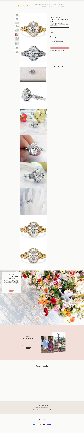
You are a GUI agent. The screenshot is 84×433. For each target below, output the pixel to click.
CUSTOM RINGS (50, 6)
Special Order (52, 15)
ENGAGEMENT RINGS (54, 4)
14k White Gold (53, 37)
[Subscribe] (50, 410)
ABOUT (55, 6)
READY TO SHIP (47, 4)
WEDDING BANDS (61, 4)
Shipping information (53, 62)
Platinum (63, 37)
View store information (54, 55)
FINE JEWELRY (44, 6)
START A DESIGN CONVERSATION (39, 4)
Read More (11, 290)
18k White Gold (58, 37)
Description (51, 59)
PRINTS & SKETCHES (61, 6)
